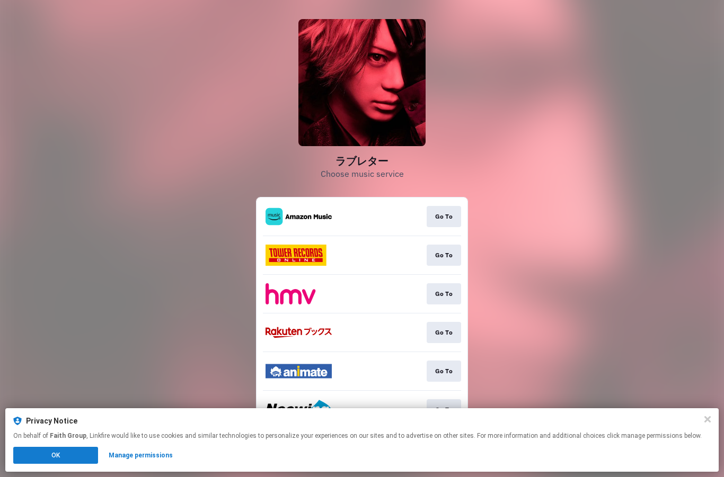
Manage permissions (141, 455)
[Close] (707, 419)
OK (55, 455)
